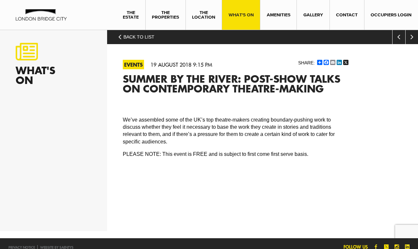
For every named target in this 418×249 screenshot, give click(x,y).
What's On (241, 14)
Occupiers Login (391, 14)
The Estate (131, 15)
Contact (347, 14)
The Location (203, 15)
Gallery (313, 14)
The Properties (165, 15)
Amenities (278, 14)
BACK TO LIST (138, 37)
